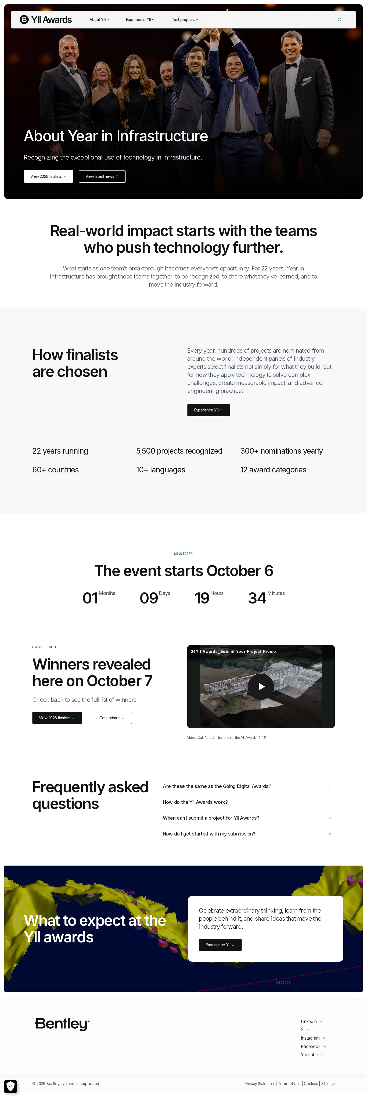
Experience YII (138, 19)
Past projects (183, 19)
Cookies (311, 1083)
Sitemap (328, 1083)
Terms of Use (289, 1083)
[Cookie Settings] (10, 1086)
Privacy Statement (259, 1083)
